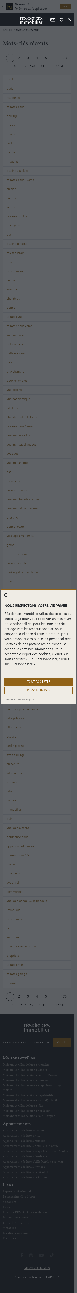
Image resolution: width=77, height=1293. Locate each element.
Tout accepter (38, 681)
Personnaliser (38, 690)
